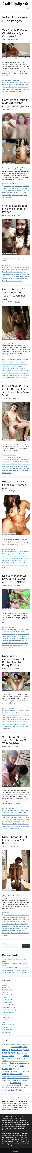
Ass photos (7, 186)
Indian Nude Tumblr (8, 368)
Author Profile (16, 1151)
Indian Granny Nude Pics (12, 631)
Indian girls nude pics (11, 812)
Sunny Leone (6, 1032)
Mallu (3, 1022)
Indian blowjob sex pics (9, 1007)
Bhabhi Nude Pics (7, 990)
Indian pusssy (11, 1080)
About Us (4, 1149)
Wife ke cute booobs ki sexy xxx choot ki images (14, 208)
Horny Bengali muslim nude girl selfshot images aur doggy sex (15, 103)
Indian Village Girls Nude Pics (16, 370)
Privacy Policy (10, 1149)
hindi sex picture (12, 87)
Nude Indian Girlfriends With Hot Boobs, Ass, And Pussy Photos (14, 660)
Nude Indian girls (9, 627)
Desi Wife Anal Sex (8, 272)
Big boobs (7, 265)
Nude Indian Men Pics (8, 563)
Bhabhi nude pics (9, 267)
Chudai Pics (17, 84)
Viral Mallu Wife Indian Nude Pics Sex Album (15, 972)
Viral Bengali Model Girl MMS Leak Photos (14, 970)
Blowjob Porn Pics (7, 995)
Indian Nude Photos (19, 819)
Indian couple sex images (11, 80)
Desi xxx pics (25, 1063)
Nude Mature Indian (18, 375)
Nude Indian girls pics (17, 373)
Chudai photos (19, 1056)
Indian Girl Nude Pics (10, 549)
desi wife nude (18, 272)
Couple (4, 997)
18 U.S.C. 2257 (19, 1149)
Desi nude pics (21, 1061)
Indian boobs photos (23, 188)
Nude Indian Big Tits (21, 560)
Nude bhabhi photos (17, 89)
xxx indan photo (13, 91)
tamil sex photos (21, 377)
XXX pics (21, 91)
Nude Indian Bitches (23, 722)
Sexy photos (6, 565)
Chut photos (11, 1058)
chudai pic (10, 84)
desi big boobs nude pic (22, 269)
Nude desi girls (6, 1027)
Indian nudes (6, 278)
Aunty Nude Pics (7, 987)
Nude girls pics (9, 560)
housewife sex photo (15, 274)
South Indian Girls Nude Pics (18, 565)
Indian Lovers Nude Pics (18, 366)
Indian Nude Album (11, 636)
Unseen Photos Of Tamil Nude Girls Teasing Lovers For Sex (13, 294)
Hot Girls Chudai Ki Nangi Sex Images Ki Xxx (14, 484)
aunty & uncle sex (17, 186)
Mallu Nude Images (22, 359)
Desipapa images (7, 1002)
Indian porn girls (10, 192)
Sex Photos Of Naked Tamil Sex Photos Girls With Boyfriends (15, 740)
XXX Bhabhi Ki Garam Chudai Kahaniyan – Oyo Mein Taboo (15, 33)
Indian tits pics (15, 278)
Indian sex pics (6, 1083)
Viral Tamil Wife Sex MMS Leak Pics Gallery (15, 968)
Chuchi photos (19, 267)
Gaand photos (5, 1066)
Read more (5, 75)
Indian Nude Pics (7, 1017)
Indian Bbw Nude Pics (8, 364)
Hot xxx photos (8, 457)
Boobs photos (22, 1053)
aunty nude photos (23, 1044)
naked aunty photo (17, 195)
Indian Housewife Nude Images (11, 190)
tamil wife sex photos (15, 281)
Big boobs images (17, 1049)
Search (4, 943)
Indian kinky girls (7, 1015)
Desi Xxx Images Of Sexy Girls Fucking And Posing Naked (14, 578)
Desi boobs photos (9, 362)
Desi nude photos (12, 1061)
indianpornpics (6, 195)
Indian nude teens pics (14, 1078)
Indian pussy (6, 1019)
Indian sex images (21, 192)
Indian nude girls (7, 556)
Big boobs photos (10, 188)
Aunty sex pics (8, 1047)
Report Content (27, 1149)
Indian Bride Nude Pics (9, 459)
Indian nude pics (23, 717)
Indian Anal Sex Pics (8, 1005)
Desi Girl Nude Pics (10, 183)
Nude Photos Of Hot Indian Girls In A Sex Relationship (14, 840)
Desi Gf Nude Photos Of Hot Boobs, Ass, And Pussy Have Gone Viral (15, 391)
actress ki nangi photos (11, 82)
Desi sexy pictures (21, 362)
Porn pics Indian (7, 726)
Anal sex (6, 912)
